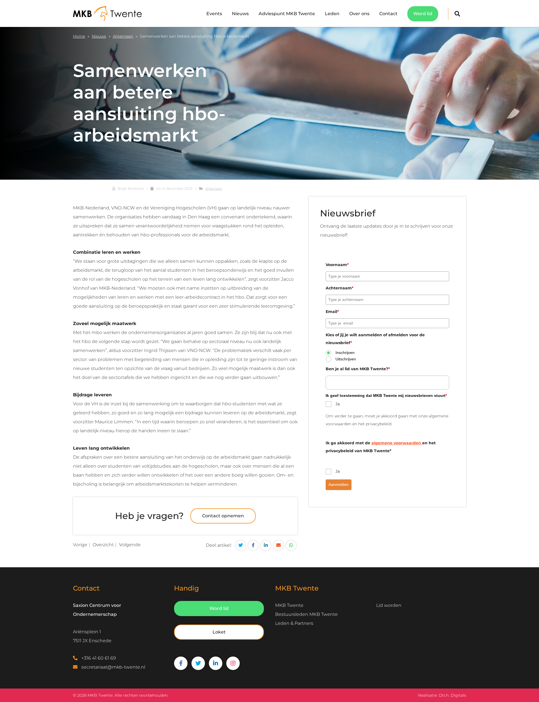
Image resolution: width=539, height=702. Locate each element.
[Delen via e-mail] (278, 545)
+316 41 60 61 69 (98, 658)
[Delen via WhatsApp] (291, 545)
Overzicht (103, 544)
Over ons (359, 13)
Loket (219, 632)
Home (79, 36)
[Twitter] (198, 663)
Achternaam (339, 288)
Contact (388, 13)
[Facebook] (181, 663)
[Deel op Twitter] (241, 545)
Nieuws (240, 13)
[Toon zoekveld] (457, 14)
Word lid (422, 13)
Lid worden (388, 605)
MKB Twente (289, 605)
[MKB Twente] (107, 13)
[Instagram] (233, 663)
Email (332, 311)
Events (214, 13)
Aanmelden (338, 485)
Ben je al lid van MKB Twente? (358, 368)
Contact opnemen (223, 515)
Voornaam (337, 264)
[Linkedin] (215, 663)
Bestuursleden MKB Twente (306, 614)
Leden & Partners (294, 623)
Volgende (130, 544)
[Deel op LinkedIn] (266, 545)
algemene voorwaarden (396, 442)
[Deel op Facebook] (253, 545)
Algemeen (123, 36)
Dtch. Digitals (452, 695)
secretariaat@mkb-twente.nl (113, 667)
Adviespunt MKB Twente (287, 13)
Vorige (80, 544)
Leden (332, 13)
